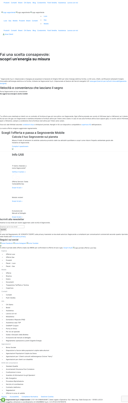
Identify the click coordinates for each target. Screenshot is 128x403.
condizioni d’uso (28, 125)
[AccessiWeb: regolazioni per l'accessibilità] (3, 400)
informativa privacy (19, 236)
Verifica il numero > (19, 172)
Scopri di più (67, 248)
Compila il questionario (20, 146)
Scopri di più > (17, 188)
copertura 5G (86, 125)
